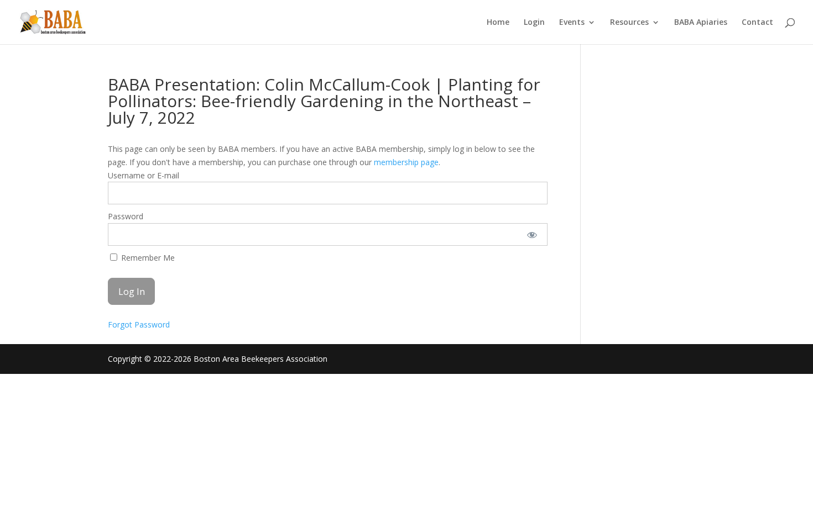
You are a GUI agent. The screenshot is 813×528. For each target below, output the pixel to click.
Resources (629, 22)
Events (572, 22)
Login (534, 22)
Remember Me (147, 257)
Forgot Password (139, 324)
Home (498, 22)
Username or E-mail (143, 175)
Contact (757, 22)
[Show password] (532, 234)
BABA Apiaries (700, 22)
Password (125, 216)
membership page (406, 162)
